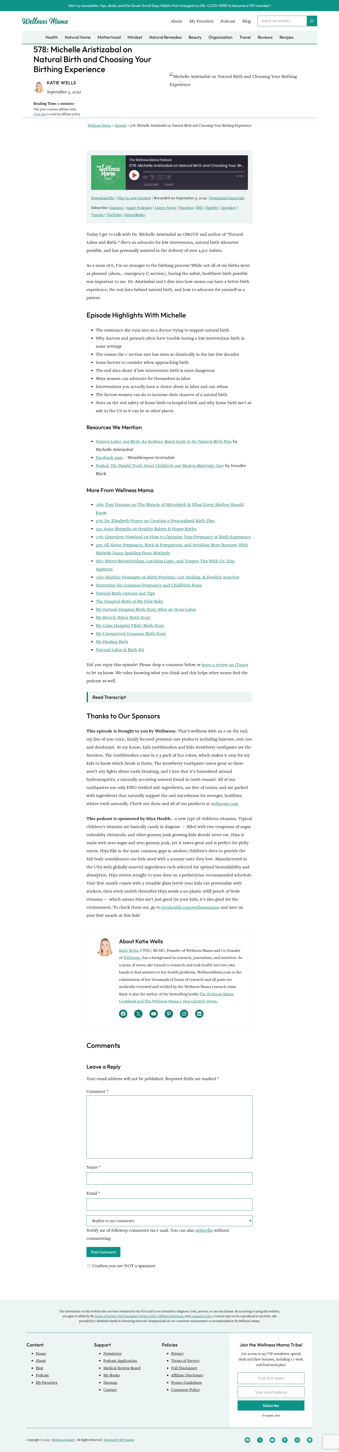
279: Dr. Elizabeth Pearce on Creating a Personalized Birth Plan (155, 520)
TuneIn (97, 215)
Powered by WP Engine (119, 1440)
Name (93, 1167)
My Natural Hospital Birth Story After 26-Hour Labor (146, 609)
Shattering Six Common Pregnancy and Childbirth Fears (149, 585)
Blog (39, 1368)
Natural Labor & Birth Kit (120, 650)
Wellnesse (131, 957)
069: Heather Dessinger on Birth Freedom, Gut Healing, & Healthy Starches (167, 577)
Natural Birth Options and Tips (125, 593)
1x (160, 177)
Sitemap (110, 1382)
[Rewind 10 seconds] (152, 177)
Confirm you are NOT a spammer (123, 1266)
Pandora (186, 207)
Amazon (116, 207)
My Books (111, 1375)
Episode (120, 125)
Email (93, 1193)
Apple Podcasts (139, 207)
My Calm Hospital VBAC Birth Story (130, 625)
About (41, 1360)
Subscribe (151, 185)
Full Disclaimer (128, 1316)
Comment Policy (201, 1316)
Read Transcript (109, 697)
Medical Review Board (121, 1368)
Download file (102, 198)
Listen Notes (165, 207)
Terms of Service (105, 1316)
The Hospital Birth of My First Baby (129, 601)
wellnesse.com (224, 803)
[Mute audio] (145, 177)
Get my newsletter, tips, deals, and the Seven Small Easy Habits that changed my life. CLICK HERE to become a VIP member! (169, 5)
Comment (97, 1091)
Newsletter (112, 1353)
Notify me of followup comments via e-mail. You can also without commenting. (157, 1234)
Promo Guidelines (186, 1382)
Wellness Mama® (63, 1440)
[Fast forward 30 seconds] (169, 177)
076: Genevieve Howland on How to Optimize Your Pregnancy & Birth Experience (173, 537)
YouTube (114, 215)
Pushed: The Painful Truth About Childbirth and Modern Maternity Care (160, 465)
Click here (40, 114)
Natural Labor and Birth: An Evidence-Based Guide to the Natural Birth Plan (164, 441)
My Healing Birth (112, 641)
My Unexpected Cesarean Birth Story (131, 633)
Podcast (42, 1375)
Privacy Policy (148, 1316)
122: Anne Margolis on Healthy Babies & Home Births (146, 529)
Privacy (177, 1353)
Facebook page (109, 457)
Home (41, 1353)
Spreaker (228, 207)
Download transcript (227, 198)
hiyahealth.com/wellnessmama (191, 907)
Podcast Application (120, 1360)
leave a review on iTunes (225, 664)
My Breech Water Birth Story (123, 617)
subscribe (204, 1230)
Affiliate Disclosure (171, 1316)
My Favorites (46, 1382)
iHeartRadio (135, 215)
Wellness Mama (99, 125)
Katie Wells (128, 950)
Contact (110, 1389)
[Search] (312, 21)
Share (169, 185)
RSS (199, 207)
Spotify (212, 207)
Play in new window (134, 198)
